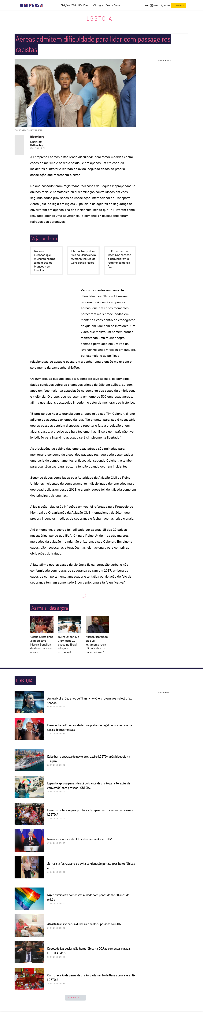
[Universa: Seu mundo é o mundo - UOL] (31, 5)
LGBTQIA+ (101, 18)
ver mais (73, 997)
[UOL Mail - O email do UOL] (154, 5)
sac (147, 5)
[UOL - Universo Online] (45, 5)
